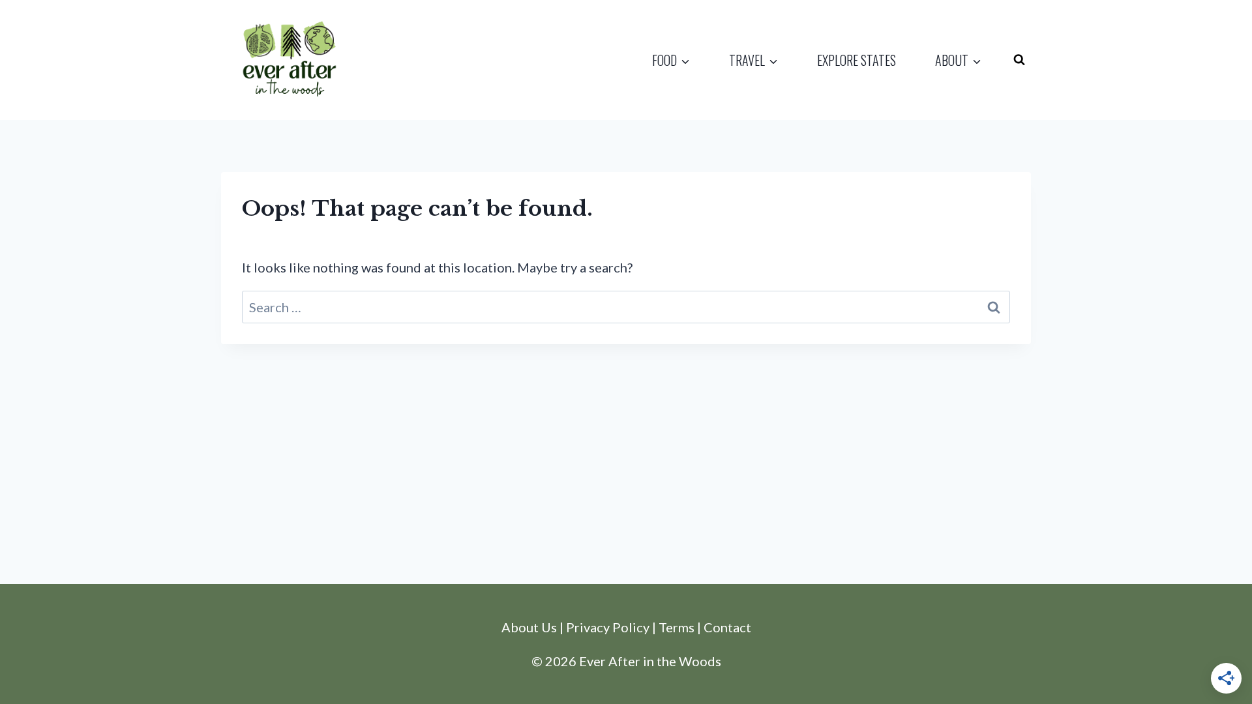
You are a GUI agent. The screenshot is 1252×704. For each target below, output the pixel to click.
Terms (676, 627)
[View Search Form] (1019, 60)
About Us (529, 627)
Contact (727, 627)
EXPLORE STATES (856, 60)
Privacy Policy (607, 627)
